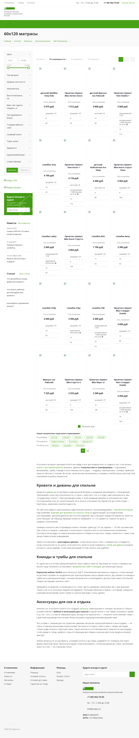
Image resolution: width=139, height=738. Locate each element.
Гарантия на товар (39, 684)
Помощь (34, 672)
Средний (67, 445)
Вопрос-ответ (63, 676)
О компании (9, 672)
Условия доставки (38, 680)
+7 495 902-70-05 (95, 697)
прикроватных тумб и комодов (86, 566)
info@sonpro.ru (94, 709)
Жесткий (80, 445)
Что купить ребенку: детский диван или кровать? (16, 292)
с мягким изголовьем (122, 509)
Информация (37, 667)
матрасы (84, 608)
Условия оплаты (37, 676)
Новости (8, 676)
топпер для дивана (114, 545)
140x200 (77, 437)
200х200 (101, 437)
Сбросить (24, 170)
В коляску (73, 441)
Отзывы (7, 684)
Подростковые (57, 441)
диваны (50, 492)
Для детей (87, 441)
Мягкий (55, 445)
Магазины (8, 680)
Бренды (60, 680)
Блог (59, 672)
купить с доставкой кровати (50, 467)
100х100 (54, 437)
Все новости (24, 223)
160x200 (89, 437)
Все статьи (25, 273)
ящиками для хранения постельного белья (71, 512)
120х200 (65, 437)
